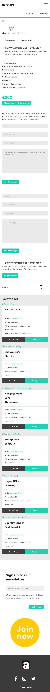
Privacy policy (26, 687)
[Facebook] (41, 289)
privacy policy (19, 598)
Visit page (36, 339)
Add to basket (10, 276)
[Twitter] (41, 285)
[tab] (9, 40)
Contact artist (26, 40)
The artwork (10, 40)
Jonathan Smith (16, 318)
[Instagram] (24, 679)
